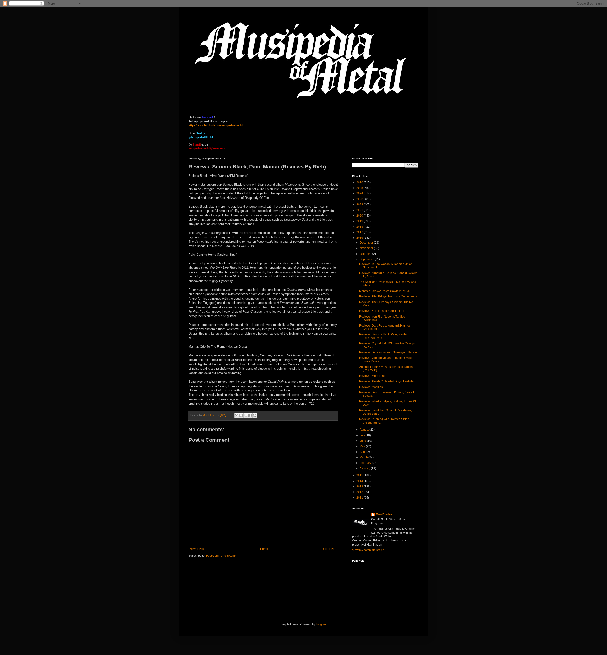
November (367, 248)
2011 (360, 497)
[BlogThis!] (241, 415)
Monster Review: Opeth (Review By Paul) (385, 291)
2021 (360, 210)
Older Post (330, 548)
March (364, 457)
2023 (360, 199)
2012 (360, 492)
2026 (360, 182)
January (365, 468)
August (364, 429)
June (363, 440)
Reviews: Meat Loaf (372, 376)
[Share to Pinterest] (254, 415)
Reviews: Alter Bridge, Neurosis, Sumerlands (388, 296)
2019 (360, 221)
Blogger (321, 624)
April (363, 452)
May (363, 446)
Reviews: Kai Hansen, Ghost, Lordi (381, 311)
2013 (360, 486)
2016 (360, 237)
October (365, 253)
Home (264, 548)
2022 (360, 204)
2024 (360, 193)
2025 (360, 188)
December (367, 242)
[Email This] (236, 415)
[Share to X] (245, 415)
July (363, 435)
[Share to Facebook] (250, 415)
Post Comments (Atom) (221, 555)
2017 (360, 232)
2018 (360, 226)
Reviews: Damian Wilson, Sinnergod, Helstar (388, 352)
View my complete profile (368, 550)
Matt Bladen (384, 514)
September (367, 259)
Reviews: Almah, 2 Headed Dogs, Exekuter (386, 381)
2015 (360, 475)
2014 (360, 481)
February (366, 462)
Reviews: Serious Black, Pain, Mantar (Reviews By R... (383, 336)
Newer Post (197, 548)
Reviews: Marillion (371, 387)
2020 (360, 215)
